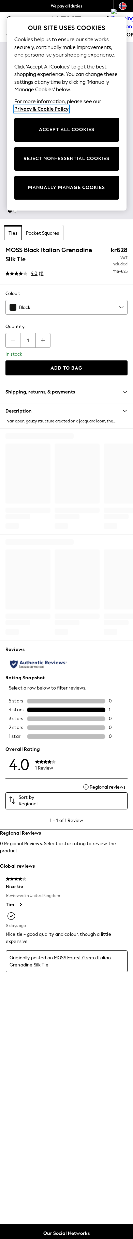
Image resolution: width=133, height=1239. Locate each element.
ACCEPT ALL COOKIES (66, 130)
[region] (67, 114)
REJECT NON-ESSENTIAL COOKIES (66, 158)
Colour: (12, 293)
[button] (10, 210)
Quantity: (15, 326)
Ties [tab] (13, 233)
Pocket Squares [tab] (42, 233)
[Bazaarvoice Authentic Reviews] (38, 664)
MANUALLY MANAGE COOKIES (66, 187)
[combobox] (66, 307)
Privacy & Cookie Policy (41, 109)
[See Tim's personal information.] (20, 904)
